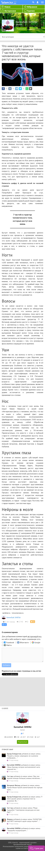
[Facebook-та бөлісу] (3, 88)
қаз (15, 1)
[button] (4, 624)
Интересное (10, 10)
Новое (7, 6)
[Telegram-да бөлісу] (16, 88)
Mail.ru (9, 645)
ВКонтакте (24, 642)
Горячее (31, 10)
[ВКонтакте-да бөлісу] (10, 88)
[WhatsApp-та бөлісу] (27, 88)
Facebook (10, 642)
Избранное (32, 6)
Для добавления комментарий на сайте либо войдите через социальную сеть (22, 637)
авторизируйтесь (34, 636)
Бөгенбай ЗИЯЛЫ (13, 617)
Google (37, 642)
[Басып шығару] (30, 88)
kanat (22, 730)
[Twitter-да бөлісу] (20, 88)
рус (15, 3)
